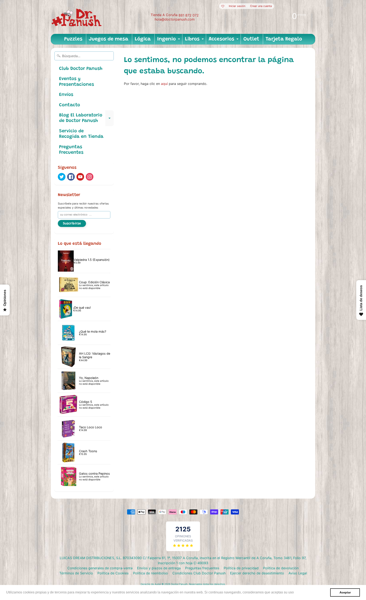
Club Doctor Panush (80, 68)
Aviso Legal (297, 573)
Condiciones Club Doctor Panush (199, 573)
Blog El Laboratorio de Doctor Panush (86, 118)
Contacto (69, 105)
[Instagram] (89, 177)
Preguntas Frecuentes (71, 150)
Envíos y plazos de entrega (159, 568)
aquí (164, 84)
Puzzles (73, 39)
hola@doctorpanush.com (175, 19)
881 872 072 (189, 15)
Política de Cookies (113, 573)
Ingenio (169, 40)
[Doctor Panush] (77, 16)
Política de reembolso (150, 573)
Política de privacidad (241, 568)
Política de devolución (281, 568)
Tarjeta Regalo (284, 39)
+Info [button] (299, 592)
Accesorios (224, 40)
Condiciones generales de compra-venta (100, 568)
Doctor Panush (179, 584)
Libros (195, 40)
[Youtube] (80, 177)
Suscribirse (72, 223)
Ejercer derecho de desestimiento (257, 573)
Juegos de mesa (108, 39)
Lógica (143, 39)
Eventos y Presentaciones (76, 82)
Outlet (251, 39)
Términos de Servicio (76, 573)
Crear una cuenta (261, 6)
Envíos (66, 95)
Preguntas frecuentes (202, 568)
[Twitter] (61, 177)
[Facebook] (71, 177)
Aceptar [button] (345, 592)
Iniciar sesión (237, 6)
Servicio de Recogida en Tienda (81, 134)
